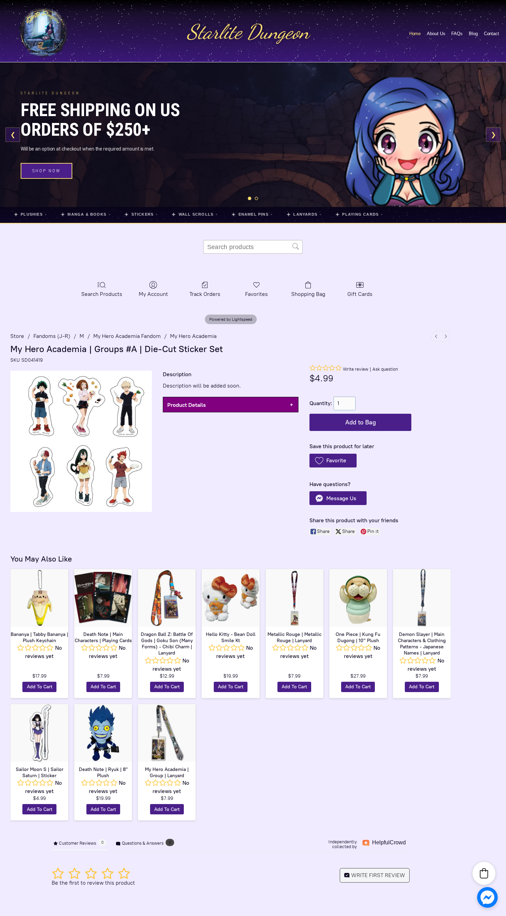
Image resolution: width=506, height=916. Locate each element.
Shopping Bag (308, 294)
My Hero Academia (193, 336)
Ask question (385, 369)
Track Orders (204, 294)
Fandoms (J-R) (51, 336)
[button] (333, 460)
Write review (355, 369)
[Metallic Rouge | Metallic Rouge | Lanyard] (294, 598)
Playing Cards (359, 214)
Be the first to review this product (93, 882)
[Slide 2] (256, 198)
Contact (491, 33)
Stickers (141, 214)
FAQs (457, 33)
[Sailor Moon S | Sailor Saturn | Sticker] (39, 733)
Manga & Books (85, 214)
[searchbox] (253, 247)
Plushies (30, 214)
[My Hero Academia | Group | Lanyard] (167, 733)
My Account (153, 294)
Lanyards (303, 214)
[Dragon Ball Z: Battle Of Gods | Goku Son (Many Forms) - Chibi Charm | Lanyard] (167, 598)
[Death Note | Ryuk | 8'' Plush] (103, 733)
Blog (473, 33)
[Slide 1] (249, 198)
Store (17, 336)
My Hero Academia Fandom (127, 336)
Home (415, 33)
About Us (436, 33)
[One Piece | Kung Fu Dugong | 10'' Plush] (358, 598)
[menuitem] (436, 336)
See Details (49, 174)
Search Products (101, 294)
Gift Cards (359, 294)
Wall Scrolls (194, 214)
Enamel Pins (252, 214)
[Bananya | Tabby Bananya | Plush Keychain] (39, 598)
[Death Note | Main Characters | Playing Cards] (103, 598)
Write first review (377, 875)
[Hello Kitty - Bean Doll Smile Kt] (230, 598)
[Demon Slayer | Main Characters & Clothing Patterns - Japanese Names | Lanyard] (422, 598)
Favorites (256, 294)
